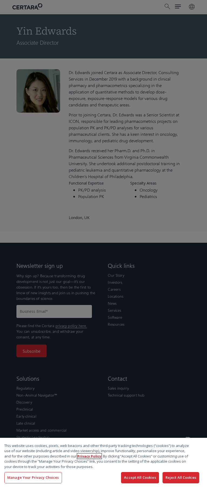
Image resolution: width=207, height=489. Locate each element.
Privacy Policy (89, 456)
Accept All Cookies (140, 477)
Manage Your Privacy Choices (33, 477)
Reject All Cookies (180, 477)
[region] (103, 463)
